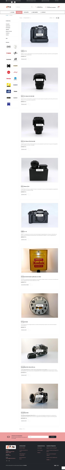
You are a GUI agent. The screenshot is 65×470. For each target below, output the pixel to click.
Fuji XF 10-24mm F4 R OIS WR (27, 96)
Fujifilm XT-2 (24, 51)
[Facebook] (12, 2)
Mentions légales (22, 447)
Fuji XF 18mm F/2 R (25, 186)
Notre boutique (39, 450)
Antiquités (22, 275)
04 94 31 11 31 (8, 455)
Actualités (26, 12)
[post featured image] (39, 260)
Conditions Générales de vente (23, 451)
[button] (56, 18)
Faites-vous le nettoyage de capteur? (51, 454)
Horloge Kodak (24, 322)
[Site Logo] (9, 7)
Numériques (22, 230)
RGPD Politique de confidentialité (22, 454)
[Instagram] (15, 2)
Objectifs (22, 95)
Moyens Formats (23, 366)
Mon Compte (35, 12)
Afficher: (51, 17)
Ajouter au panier (25, 284)
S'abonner (52, 436)
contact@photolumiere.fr (10, 458)
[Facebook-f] (7, 461)
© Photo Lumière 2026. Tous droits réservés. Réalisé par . (16, 465)
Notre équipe (39, 447)
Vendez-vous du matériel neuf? (52, 457)
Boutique (19, 12)
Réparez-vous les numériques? (52, 447)
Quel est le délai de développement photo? (52, 451)
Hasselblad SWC (25, 412)
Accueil (12, 12)
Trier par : (21, 17)
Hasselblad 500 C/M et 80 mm (28, 367)
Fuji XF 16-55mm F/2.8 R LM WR (28, 141)
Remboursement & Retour (22, 458)
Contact (44, 12)
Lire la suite (24, 59)
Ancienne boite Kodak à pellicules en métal (31, 276)
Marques (38, 452)
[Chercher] (32, 7)
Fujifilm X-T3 (24, 231)
